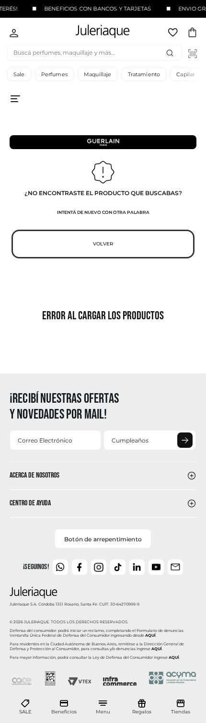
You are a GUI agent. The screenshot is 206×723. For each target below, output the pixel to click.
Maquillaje (98, 74)
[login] (14, 34)
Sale (19, 74)
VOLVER (103, 243)
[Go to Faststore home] (94, 32)
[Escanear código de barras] (192, 53)
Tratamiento (144, 74)
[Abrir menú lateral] (103, 106)
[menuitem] (25, 707)
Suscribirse (185, 440)
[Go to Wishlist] (174, 34)
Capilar (185, 74)
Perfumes (54, 74)
